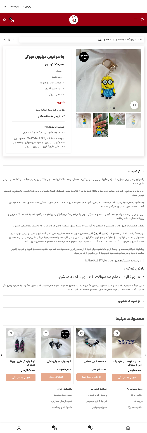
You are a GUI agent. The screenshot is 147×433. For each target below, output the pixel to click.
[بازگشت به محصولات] (9, 40)
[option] (114, 108)
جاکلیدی (19, 142)
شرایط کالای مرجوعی (96, 401)
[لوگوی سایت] (73, 19)
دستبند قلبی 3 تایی (95, 361)
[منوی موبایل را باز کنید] (135, 20)
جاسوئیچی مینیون (55, 142)
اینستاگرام (124, 261)
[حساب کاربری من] (4, 20)
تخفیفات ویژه (135, 407)
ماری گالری (48, 146)
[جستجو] (142, 20)
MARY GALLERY (36, 138)
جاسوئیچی (103, 39)
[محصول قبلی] (13, 40)
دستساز (60, 146)
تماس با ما (137, 395)
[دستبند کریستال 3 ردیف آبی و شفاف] (126, 343)
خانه (140, 39)
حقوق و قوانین (99, 407)
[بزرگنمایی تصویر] (134, 105)
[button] (137, 80)
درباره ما (138, 401)
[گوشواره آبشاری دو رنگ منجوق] (20, 343)
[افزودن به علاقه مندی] (116, 333)
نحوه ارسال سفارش (61, 401)
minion (51, 138)
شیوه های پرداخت (62, 407)
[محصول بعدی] (5, 40)
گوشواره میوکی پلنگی (59, 361)
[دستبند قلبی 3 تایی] (91, 343)
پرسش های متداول (96, 395)
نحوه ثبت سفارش (62, 395)
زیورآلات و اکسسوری (123, 39)
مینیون (37, 146)
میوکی (28, 146)
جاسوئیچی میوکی (34, 142)
